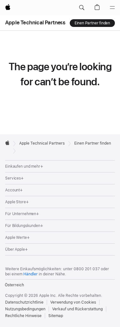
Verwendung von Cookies (73, 302)
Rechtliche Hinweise (23, 316)
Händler (30, 274)
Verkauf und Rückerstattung (77, 309)
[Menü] (112, 7)
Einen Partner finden (92, 23)
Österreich (14, 285)
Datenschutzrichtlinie (24, 302)
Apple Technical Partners (35, 22)
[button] (81, 7)
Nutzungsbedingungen (25, 309)
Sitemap (55, 316)
